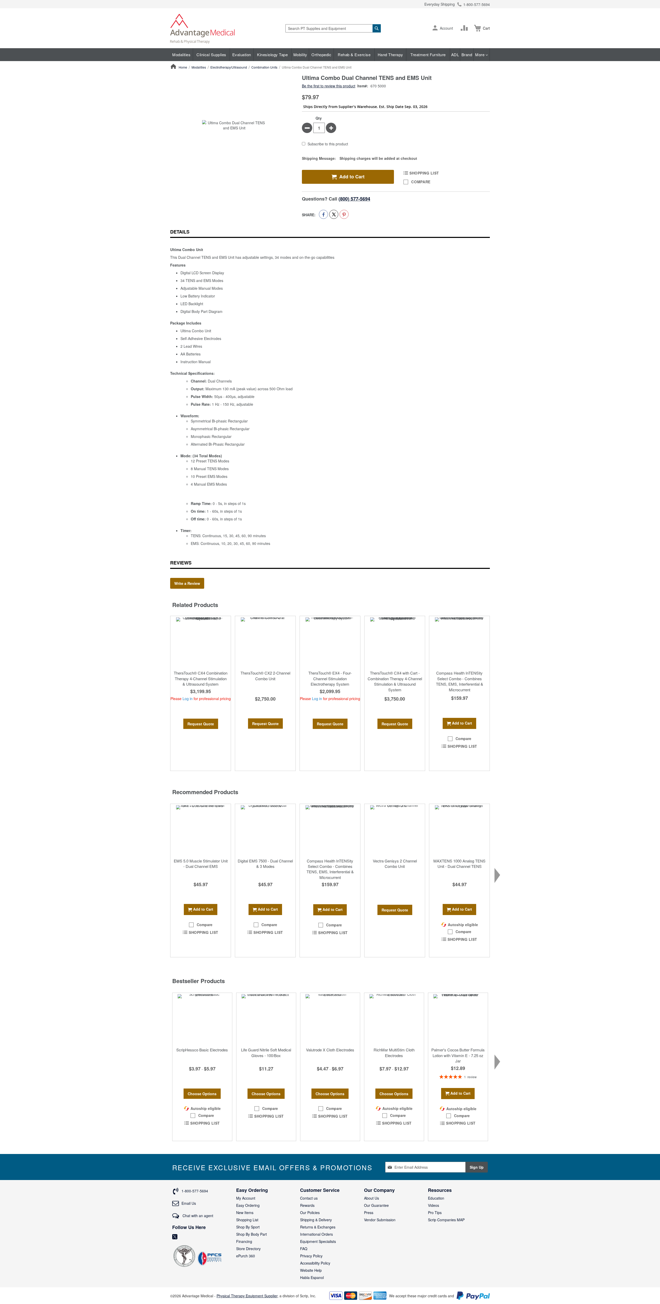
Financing (244, 1241)
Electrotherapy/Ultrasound (228, 67)
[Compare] (465, 28)
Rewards (307, 1205)
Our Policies (310, 1212)
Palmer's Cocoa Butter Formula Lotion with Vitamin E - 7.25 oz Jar (457, 1055)
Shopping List (247, 1219)
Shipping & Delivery (316, 1219)
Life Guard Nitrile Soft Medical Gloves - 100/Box (266, 1052)
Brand (466, 54)
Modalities (181, 54)
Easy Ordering (248, 1205)
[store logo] (202, 28)
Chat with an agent (197, 1215)
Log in (188, 698)
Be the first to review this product (328, 85)
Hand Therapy (390, 54)
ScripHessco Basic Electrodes (202, 1049)
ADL (455, 54)
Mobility (300, 54)
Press (368, 1212)
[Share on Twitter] (333, 214)
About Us (371, 1198)
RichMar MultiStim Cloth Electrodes (394, 1052)
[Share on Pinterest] (344, 214)
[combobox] (333, 28)
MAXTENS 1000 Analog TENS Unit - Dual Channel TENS (459, 863)
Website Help (311, 1270)
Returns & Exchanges (317, 1227)
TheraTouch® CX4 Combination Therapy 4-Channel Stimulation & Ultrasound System (200, 678)
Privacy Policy (311, 1255)
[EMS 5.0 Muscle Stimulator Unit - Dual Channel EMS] (200, 830)
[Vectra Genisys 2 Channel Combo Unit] (395, 830)
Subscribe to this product (328, 144)
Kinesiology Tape (272, 54)
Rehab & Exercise (354, 54)
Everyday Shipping (439, 4)
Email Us (189, 1203)
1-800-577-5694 (476, 4)
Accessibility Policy (315, 1263)
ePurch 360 (245, 1255)
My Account (245, 1198)
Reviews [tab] (181, 562)
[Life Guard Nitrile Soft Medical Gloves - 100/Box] (266, 1018)
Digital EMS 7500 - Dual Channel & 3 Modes (265, 863)
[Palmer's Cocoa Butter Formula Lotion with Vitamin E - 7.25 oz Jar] (458, 1018)
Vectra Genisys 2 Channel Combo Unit (395, 863)
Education (436, 1198)
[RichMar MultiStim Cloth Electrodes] (394, 1018)
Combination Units (264, 67)
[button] (435, 28)
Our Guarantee (376, 1205)
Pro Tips (435, 1212)
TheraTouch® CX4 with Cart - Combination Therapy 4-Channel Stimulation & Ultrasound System (395, 681)
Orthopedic (321, 54)
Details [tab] (179, 231)
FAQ (303, 1248)
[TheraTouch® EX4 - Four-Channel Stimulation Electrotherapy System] (330, 642)
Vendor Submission (379, 1219)
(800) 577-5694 (354, 198)
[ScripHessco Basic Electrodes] (202, 1018)
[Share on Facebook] (323, 214)
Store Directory (248, 1248)
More (480, 54)
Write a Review (187, 583)
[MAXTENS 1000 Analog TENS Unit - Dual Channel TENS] (459, 830)
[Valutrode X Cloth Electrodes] (330, 1018)
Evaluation (241, 54)
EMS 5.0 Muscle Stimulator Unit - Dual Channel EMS (201, 863)
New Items (244, 1212)
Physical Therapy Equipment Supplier (247, 1295)
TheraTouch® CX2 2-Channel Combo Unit (265, 675)
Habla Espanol (312, 1277)
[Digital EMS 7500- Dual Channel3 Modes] (265, 830)
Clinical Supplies (211, 54)
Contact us (309, 1198)
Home (183, 67)
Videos (433, 1205)
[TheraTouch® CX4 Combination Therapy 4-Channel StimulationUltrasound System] (200, 642)
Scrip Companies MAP (446, 1219)
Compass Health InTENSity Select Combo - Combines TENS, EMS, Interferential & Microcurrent (459, 681)
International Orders (316, 1234)
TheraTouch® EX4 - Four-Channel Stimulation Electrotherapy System (330, 678)
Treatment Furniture (428, 54)
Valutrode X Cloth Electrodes (330, 1049)
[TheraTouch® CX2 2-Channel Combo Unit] (265, 642)
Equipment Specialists (318, 1241)
